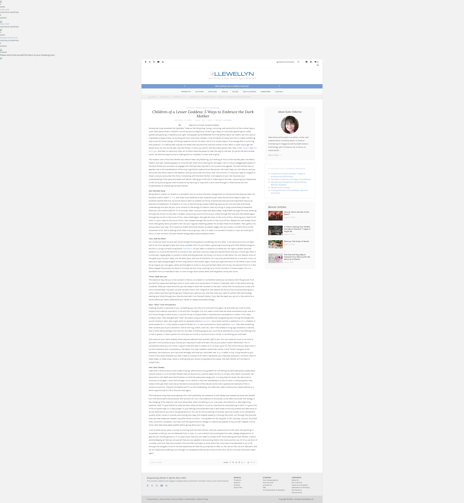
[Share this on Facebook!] (230, 462)
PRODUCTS (186, 92)
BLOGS (235, 92)
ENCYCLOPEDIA (249, 92)
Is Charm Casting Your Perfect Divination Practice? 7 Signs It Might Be (297, 229)
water (232, 324)
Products (237, 480)
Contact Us (267, 485)
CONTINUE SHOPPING (9, 12)
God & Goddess (296, 169)
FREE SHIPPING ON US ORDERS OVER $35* (232, 86)
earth (242, 321)
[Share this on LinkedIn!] (239, 462)
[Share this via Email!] (242, 462)
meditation (187, 248)
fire (197, 324)
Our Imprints (297, 483)
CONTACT (279, 92)
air (164, 324)
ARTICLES (212, 92)
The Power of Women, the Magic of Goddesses (291, 179)
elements (207, 321)
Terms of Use (165, 499)
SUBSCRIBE (266, 92)
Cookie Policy (190, 499)
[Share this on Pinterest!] (236, 462)
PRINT (253, 462)
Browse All (178, 97)
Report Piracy (202, 499)
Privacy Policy (152, 499)
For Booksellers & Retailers (274, 490)
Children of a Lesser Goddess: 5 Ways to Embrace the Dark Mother (219, 97)
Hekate (246, 148)
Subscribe (238, 487)
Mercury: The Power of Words (296, 241)
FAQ (264, 487)
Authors (237, 483)
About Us (295, 480)
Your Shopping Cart (270, 480)
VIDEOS (224, 92)
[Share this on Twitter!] (233, 462)
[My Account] (306, 62)
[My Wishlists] (311, 62)
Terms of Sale (177, 499)
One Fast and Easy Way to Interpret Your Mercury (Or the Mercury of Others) (297, 256)
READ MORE (273, 155)
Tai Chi (172, 197)
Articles (164, 97)
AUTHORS (200, 92)
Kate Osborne (225, 120)
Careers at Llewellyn (300, 485)
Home (153, 97)
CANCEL (3, 52)
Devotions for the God (280, 187)
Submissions (297, 493)
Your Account (268, 483)
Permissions (297, 490)
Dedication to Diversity (301, 487)
